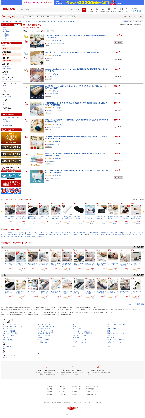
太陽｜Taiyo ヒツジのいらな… (78, 217)
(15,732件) (35, 223)
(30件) (80, 223)
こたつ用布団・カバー (51, 234)
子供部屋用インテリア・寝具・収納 (111, 233)
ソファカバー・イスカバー (20, 234)
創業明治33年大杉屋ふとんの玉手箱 (55, 43)
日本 (4, 54)
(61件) (114, 298)
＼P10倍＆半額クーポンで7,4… (55, 217)
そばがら (6, 48)
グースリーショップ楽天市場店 (54, 110)
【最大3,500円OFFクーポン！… (9, 217)
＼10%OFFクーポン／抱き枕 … (90, 292)
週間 (47, 31)
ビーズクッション (69, 233)
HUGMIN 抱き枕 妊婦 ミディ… (124, 292)
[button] (97, 10)
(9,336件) (46, 270)
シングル (6, 110)
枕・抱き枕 (51, 21)
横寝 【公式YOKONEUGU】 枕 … (90, 264)
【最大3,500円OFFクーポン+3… (124, 217)
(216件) (69, 270)
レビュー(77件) (56, 141)
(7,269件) (12, 223)
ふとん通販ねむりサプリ (53, 161)
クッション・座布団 (36, 234)
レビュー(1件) (56, 74)
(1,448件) (46, 223)
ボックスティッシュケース (103, 234)
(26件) (68, 223)
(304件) (57, 223)
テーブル (29, 233)
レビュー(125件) (57, 124)
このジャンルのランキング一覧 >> (133, 21)
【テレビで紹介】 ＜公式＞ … (21, 217)
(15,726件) (12, 298)
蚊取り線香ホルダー (13, 236)
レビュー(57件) (56, 55)
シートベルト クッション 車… (32, 292)
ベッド (3, 233)
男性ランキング (40, 16)
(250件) (138, 298)
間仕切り (82, 234)
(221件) (126, 270)
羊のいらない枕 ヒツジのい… (101, 217)
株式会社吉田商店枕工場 (53, 144)
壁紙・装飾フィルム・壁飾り (69, 234)
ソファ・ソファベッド (56, 233)
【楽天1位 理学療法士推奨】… (56, 264)
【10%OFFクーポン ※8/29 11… (113, 292)
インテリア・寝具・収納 (33, 21)
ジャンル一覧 (126, 16)
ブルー (5, 91)
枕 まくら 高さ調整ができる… (113, 217)
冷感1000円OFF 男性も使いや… (78, 292)
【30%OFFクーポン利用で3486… (136, 217)
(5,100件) (35, 270)
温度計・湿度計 (132, 234)
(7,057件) (69, 298)
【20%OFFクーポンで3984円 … (56, 292)
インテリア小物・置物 (32, 236)
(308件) (80, 298)
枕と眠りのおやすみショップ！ (54, 178)
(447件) (138, 223)
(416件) (92, 298)
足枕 (5, 38)
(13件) (103, 223)
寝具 (44, 21)
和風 (4, 85)
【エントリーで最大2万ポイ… (135, 264)
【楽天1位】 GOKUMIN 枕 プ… (43, 264)
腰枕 (5, 36)
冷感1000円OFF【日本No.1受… (32, 217)
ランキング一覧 (8, 125)
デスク (35, 233)
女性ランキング (51, 16)
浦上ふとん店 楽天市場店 (53, 127)
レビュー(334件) (57, 175)
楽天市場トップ (6, 21)
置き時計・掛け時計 (119, 234)
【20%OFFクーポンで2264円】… (32, 264)
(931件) (103, 298)
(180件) (126, 223)
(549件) (115, 270)
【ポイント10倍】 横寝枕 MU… (89, 218)
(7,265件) (12, 270)
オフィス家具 (94, 233)
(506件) (46, 298)
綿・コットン (7, 80)
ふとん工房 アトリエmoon (53, 77)
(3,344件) (127, 298)
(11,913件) (58, 270)
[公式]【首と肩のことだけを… (125, 264)
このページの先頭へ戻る (136, 304)
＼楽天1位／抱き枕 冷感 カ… (21, 292)
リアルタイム (61, 16)
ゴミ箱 (91, 234)
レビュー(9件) (56, 91)
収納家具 (9, 233)
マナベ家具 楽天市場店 (53, 93)
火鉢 (22, 236)
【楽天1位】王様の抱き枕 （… (67, 292)
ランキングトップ (29, 16)
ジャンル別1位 (71, 16)
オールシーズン (8, 102)
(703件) (57, 298)
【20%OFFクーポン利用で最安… (102, 292)
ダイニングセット (82, 233)
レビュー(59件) (56, 158)
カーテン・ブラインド (130, 233)
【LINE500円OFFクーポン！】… (9, 264)
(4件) (34, 298)
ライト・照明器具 (19, 233)
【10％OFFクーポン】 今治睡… (21, 264)
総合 (4, 27)
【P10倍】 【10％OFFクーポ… (44, 217)
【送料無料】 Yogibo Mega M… (113, 264)
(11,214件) (81, 270)
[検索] (84, 10)
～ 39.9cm (6, 66)
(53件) (137, 270)
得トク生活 (49, 58)
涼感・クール (7, 96)
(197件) (23, 223)
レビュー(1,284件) (57, 40)
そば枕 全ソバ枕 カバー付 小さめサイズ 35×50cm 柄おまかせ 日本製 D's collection (72, 52)
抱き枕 (6, 35)
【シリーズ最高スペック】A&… (67, 217)
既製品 (5, 74)
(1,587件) (23, 298)
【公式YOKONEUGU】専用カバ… (67, 265)
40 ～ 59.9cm (7, 60)
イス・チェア (43, 233)
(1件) (91, 223)
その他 (42, 236)
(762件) (92, 270)
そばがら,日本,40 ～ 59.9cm (65, 21)
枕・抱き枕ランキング (33, 25)
